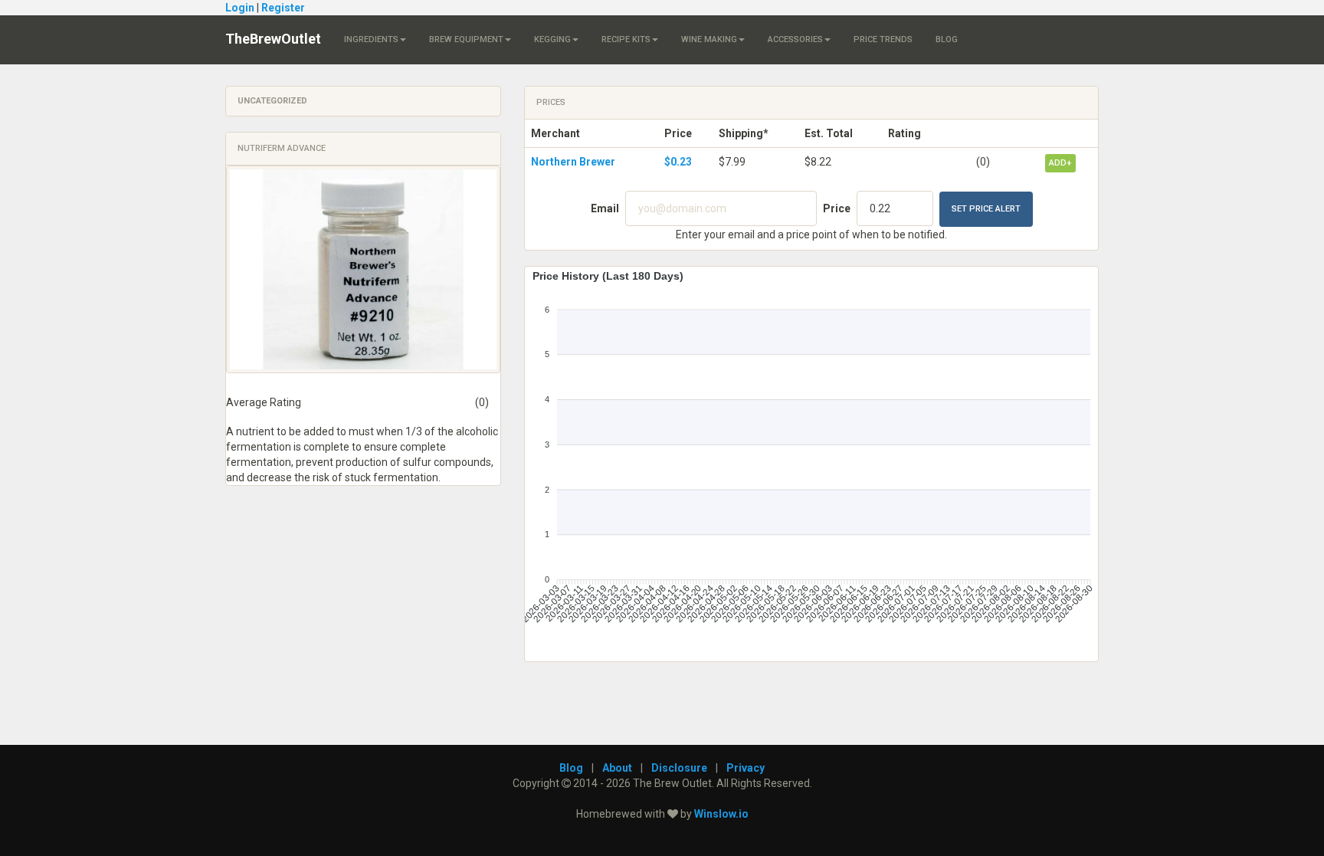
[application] (811, 458)
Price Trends (883, 39)
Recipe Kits (626, 39)
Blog (947, 39)
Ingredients (371, 39)
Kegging (552, 39)
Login (239, 8)
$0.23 (678, 162)
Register (283, 8)
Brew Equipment (466, 39)
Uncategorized (272, 101)
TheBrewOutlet (273, 39)
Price (836, 208)
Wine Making (709, 39)
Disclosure (679, 768)
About (617, 768)
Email (605, 208)
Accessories (795, 39)
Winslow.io (721, 814)
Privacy (745, 768)
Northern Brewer (573, 162)
